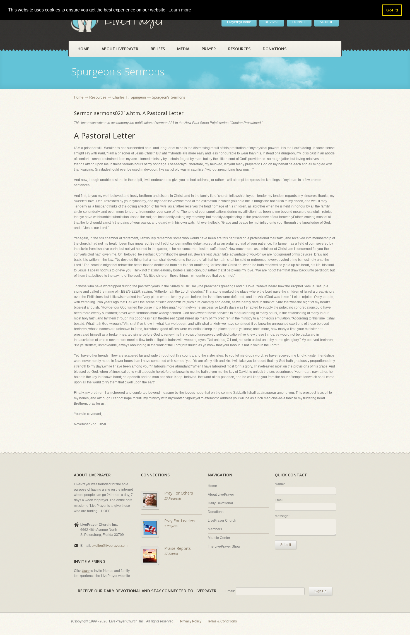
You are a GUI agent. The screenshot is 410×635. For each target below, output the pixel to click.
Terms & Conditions (222, 621)
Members (215, 529)
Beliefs (158, 48)
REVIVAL (272, 22)
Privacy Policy (190, 621)
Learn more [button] (179, 10)
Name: (280, 484)
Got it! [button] (392, 10)
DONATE (299, 22)
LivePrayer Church (222, 520)
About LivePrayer (120, 48)
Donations (274, 48)
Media (183, 48)
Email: (279, 500)
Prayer (209, 48)
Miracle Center (219, 538)
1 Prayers (171, 526)
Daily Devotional (220, 503)
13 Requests (173, 498)
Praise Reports (177, 548)
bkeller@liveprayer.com (109, 546)
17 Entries (171, 553)
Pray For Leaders (179, 520)
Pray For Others (178, 493)
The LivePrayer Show (224, 546)
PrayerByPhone (239, 22)
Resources (239, 48)
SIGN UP (326, 22)
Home (83, 48)
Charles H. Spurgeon (129, 97)
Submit (285, 545)
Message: (282, 516)
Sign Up (320, 591)
